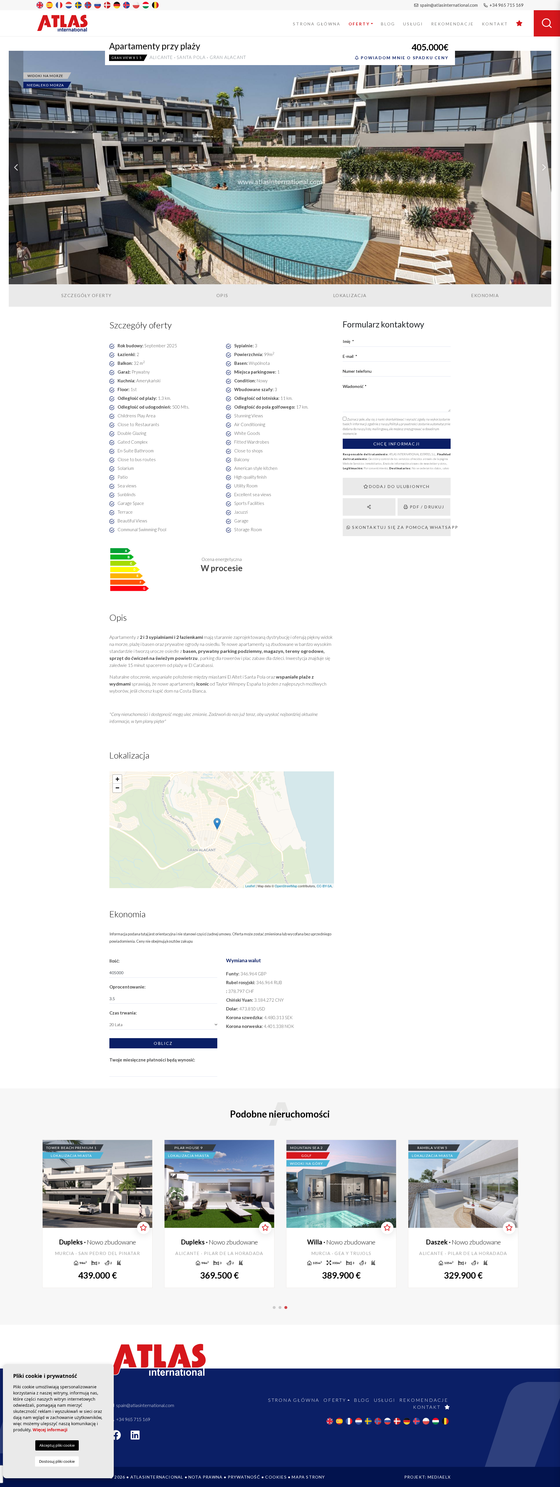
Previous (16, 167)
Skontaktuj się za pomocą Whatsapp (401, 527)
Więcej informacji (50, 1429)
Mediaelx (439, 1476)
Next (544, 167)
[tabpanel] (463, 1214)
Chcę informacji (396, 443)
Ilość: (114, 960)
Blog (388, 23)
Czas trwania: (123, 1012)
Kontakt (495, 23)
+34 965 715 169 (506, 5)
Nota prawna (205, 1476)
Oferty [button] (359, 23)
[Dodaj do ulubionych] (143, 1228)
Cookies (275, 1476)
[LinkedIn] (138, 1437)
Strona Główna (316, 23)
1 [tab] (274, 1307)
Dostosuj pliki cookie (57, 1461)
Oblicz (163, 1043)
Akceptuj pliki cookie (57, 1445)
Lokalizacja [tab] (350, 295)
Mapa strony (308, 1476)
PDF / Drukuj (426, 506)
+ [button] (117, 779)
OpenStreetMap (286, 885)
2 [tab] (280, 1307)
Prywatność (244, 1476)
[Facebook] (118, 1437)
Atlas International (66, 23)
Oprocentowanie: (127, 986)
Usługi (413, 23)
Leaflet (250, 885)
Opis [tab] (222, 295)
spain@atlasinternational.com (448, 5)
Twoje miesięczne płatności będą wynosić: (152, 1059)
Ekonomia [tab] (485, 295)
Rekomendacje (452, 23)
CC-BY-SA (324, 885)
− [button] (117, 788)
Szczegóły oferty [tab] (86, 295)
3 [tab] (285, 1307)
